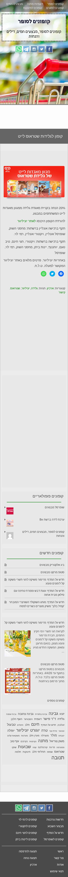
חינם (35, 724)
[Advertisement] (34, 89)
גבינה (53, 713)
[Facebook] (49, 48)
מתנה (43, 740)
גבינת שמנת (11, 714)
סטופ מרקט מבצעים (52, 572)
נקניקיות (32, 741)
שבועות (24, 746)
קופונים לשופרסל (54, 839)
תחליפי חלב (38, 751)
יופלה (11, 730)
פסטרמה (60, 747)
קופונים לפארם (55, 7)
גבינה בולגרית (41, 714)
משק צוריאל (57, 741)
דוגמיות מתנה (35, 3)
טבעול (11, 724)
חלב (27, 724)
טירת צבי (53, 731)
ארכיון (50, 288)
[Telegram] (26, 48)
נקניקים (24, 741)
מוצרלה (45, 735)
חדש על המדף (48, 724)
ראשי (61, 851)
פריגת (52, 747)
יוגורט (35, 730)
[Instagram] (34, 48)
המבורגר (28, 719)
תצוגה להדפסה (28, 851)
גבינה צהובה (25, 714)
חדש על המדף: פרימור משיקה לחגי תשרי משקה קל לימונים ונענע (34, 624)
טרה (44, 730)
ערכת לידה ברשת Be (52, 519)
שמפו (50, 752)
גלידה (34, 288)
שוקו (14, 747)
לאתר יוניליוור (26, 221)
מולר (53, 735)
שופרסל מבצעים (54, 507)
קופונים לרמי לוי (28, 819)
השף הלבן (16, 718)
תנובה (57, 757)
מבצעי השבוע (56, 826)
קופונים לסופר (55, 3)
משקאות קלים (13, 735)
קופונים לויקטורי (28, 826)
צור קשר (59, 858)
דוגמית (37, 718)
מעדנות (24, 735)
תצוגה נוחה (30, 858)
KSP (62, 714)
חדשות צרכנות (55, 819)
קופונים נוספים (55, 700)
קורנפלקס (43, 747)
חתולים (20, 725)
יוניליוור (25, 288)
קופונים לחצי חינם (26, 832)
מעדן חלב (34, 735)
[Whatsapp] (18, 48)
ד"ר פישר (49, 719)
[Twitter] (41, 48)
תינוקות (27, 752)
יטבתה (61, 735)
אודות (60, 864)
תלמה (18, 751)
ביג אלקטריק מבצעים (52, 564)
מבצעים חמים (14, 3)
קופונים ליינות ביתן (26, 839)
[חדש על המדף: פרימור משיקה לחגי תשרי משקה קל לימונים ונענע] (18, 644)
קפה (34, 747)
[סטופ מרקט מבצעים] (18, 682)
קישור (62, 292)
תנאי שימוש (57, 871)
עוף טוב (14, 741)
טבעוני (61, 731)
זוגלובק (61, 725)
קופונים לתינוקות (32, 7)
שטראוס (15, 288)
